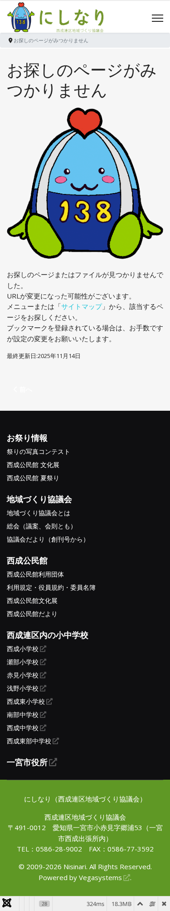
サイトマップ (81, 306)
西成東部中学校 (29, 741)
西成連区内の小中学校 (47, 635)
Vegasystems (100, 877)
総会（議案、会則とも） (42, 526)
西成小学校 (23, 649)
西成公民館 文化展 (33, 465)
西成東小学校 (26, 701)
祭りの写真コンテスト (38, 451)
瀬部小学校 (23, 662)
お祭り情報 (27, 437)
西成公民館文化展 (32, 600)
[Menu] (157, 18)
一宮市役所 (27, 762)
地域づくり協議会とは (38, 513)
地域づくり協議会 (39, 499)
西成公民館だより (32, 614)
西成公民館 (27, 560)
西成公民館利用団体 (35, 574)
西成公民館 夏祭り (33, 478)
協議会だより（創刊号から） (48, 539)
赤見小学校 (23, 675)
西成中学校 (23, 728)
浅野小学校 (23, 688)
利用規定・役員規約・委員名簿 (51, 587)
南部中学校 (23, 715)
